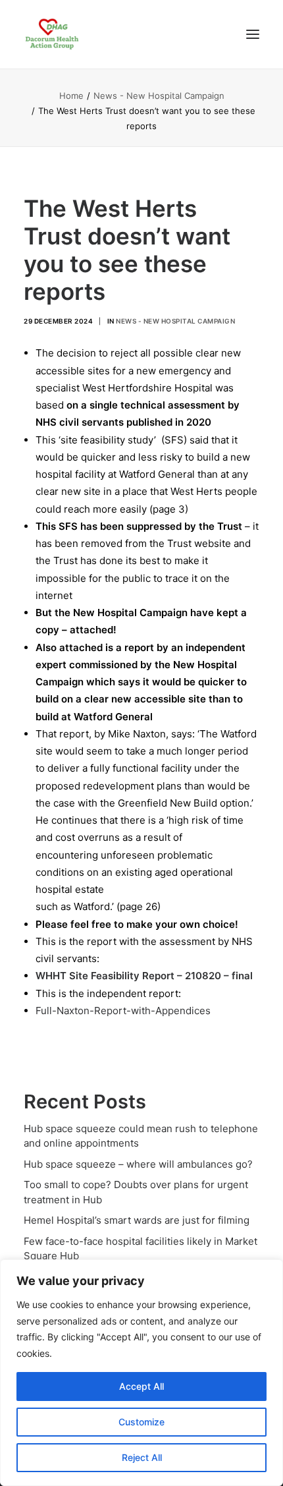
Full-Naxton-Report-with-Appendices (123, 1010)
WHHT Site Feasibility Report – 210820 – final (144, 975)
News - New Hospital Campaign (158, 95)
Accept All (141, 1386)
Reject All (142, 1457)
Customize (141, 1421)
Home (71, 95)
